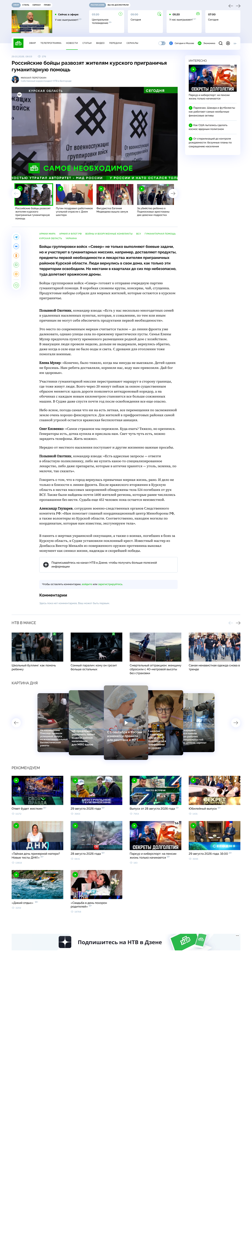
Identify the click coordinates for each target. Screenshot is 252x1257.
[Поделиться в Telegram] (16, 237)
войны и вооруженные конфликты (109, 233)
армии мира (47, 233)
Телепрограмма (50, 43)
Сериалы (132, 43)
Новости (72, 43)
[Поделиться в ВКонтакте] (16, 246)
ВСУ (138, 233)
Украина (71, 238)
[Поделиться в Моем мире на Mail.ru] (16, 274)
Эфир (32, 43)
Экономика (209, 43)
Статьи (87, 43)
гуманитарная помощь (160, 233)
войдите (87, 584)
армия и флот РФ (70, 233)
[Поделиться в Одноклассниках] (16, 255)
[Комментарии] (16, 285)
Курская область (50, 238)
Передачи (115, 43)
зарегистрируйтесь (110, 584)
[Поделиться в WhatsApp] (16, 265)
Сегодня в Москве (184, 43)
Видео (100, 43)
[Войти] (228, 43)
